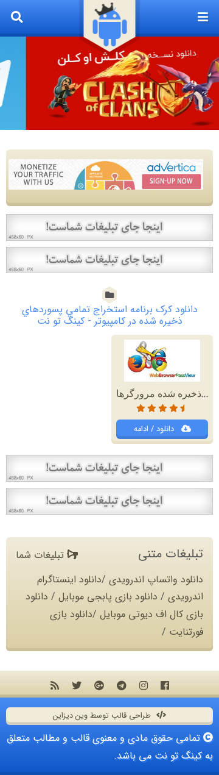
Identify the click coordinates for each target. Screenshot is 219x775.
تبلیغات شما (41, 555)
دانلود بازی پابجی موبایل (108, 596)
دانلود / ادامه (155, 429)
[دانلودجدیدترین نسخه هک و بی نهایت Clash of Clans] (109, 83)
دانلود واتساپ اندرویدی (156, 579)
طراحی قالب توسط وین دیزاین (103, 716)
